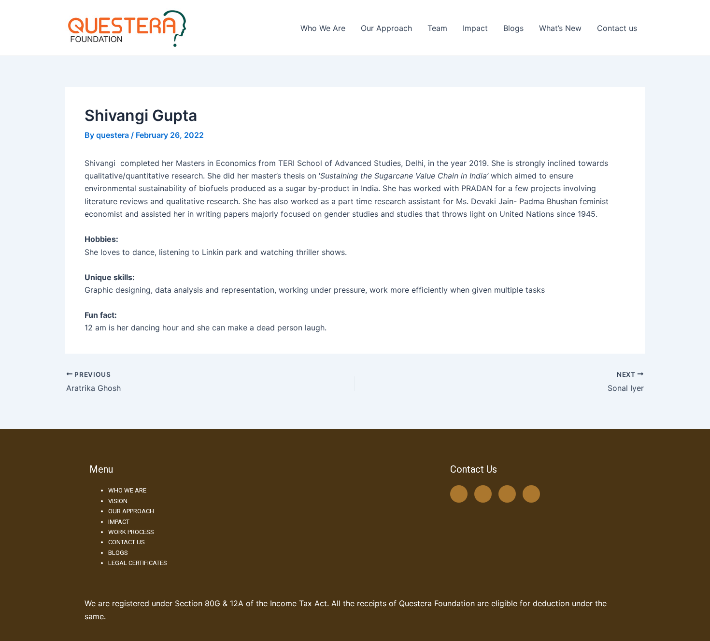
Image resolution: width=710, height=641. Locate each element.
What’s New (560, 28)
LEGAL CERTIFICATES (137, 562)
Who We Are (322, 28)
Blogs (513, 28)
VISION (118, 501)
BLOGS (118, 552)
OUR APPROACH (131, 511)
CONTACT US (126, 542)
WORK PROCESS (131, 532)
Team (437, 28)
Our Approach (386, 28)
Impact (475, 28)
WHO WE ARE (127, 490)
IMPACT (118, 521)
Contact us (617, 28)
